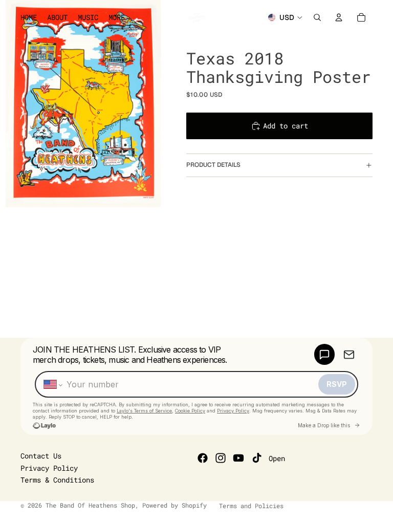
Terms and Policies (251, 505)
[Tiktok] (257, 458)
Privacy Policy (49, 468)
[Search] (317, 17)
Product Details (213, 165)
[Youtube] (238, 458)
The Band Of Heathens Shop (90, 505)
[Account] (339, 17)
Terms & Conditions (57, 480)
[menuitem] (116, 17)
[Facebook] (202, 458)
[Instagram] (220, 458)
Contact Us (40, 456)
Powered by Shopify (174, 505)
